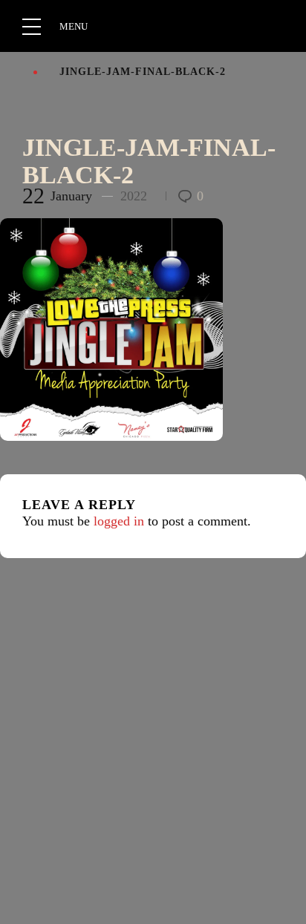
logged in (119, 521)
